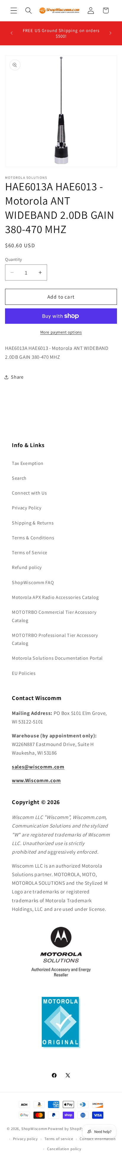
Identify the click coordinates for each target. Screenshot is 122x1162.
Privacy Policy (26, 508)
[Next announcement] (110, 33)
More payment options (61, 332)
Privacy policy (25, 1138)
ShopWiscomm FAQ (33, 582)
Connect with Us (29, 493)
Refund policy (27, 567)
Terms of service (58, 1138)
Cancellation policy (64, 1148)
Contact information (97, 1138)
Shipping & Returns (33, 523)
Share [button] (17, 377)
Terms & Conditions (33, 538)
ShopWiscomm (34, 1128)
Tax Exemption (28, 463)
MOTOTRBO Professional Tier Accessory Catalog (55, 639)
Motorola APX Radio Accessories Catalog (55, 597)
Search (19, 478)
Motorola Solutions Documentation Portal (57, 658)
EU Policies (24, 673)
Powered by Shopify (66, 1128)
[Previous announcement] (11, 33)
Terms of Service (29, 552)
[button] (13, 10)
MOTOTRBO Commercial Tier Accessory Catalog (54, 616)
